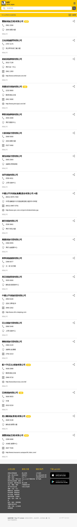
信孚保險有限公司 (10, 175)
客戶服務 (38, 479)
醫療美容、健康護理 (13, 490)
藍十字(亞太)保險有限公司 (13, 365)
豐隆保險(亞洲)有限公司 (12, 21)
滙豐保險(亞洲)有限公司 (12, 435)
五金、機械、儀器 (13, 485)
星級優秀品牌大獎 (41, 477)
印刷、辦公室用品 (13, 475)
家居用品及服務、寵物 (14, 481)
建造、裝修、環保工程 (14, 479)
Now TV (24, 477)
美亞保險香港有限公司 (12, 277)
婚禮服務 (10, 508)
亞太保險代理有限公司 (12, 323)
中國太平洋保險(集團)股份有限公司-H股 (20, 193)
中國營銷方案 (26, 485)
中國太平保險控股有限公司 (14, 295)
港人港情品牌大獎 (41, 475)
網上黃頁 (24, 473)
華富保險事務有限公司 (12, 114)
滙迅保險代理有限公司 (12, 156)
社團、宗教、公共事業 (14, 506)
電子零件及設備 (12, 486)
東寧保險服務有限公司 (12, 258)
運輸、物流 (11, 477)
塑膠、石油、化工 (13, 488)
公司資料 (38, 473)
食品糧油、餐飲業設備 (14, 483)
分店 (26, 21)
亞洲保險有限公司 (10, 393)
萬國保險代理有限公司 (12, 239)
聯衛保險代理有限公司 (12, 341)
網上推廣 (24, 483)
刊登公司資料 (26, 486)
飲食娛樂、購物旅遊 (13, 492)
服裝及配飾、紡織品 (13, 496)
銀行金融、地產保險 (13, 494)
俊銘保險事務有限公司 (12, 59)
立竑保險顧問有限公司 (12, 40)
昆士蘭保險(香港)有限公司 (13, 416)
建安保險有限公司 (10, 221)
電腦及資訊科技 (12, 504)
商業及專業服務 (12, 473)
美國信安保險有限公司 (12, 86)
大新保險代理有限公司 (12, 133)
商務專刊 (24, 475)
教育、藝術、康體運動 (14, 502)
